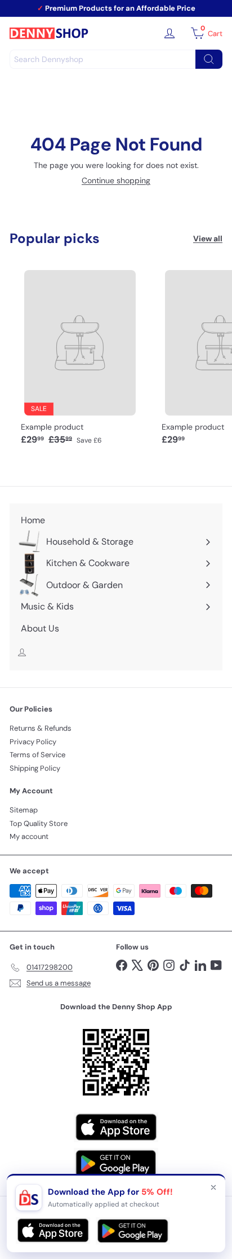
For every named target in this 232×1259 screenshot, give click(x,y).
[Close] (213, 1187)
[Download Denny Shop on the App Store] (116, 1127)
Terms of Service (37, 754)
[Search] (208, 59)
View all (207, 239)
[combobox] (116, 59)
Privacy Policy (33, 741)
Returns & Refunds (41, 728)
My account (29, 836)
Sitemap (24, 810)
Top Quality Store (39, 823)
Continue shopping (116, 180)
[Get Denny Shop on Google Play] (116, 1163)
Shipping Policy (35, 768)
